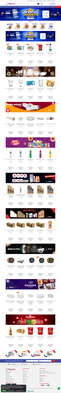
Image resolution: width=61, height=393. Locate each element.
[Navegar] (1, 14)
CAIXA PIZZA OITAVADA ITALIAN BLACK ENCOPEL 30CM (30, 266)
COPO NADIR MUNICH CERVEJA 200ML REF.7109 (50, 89)
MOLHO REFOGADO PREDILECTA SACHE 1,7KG (40, 337)
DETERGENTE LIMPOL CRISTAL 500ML (20, 160)
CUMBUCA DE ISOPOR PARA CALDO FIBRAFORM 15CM (20, 124)
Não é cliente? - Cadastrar (42, 0)
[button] (28, 21)
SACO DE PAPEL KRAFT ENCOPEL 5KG (50, 231)
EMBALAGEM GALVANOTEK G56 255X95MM (50, 301)
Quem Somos (8, 375)
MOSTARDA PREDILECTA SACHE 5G (20, 337)
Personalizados (25, 381)
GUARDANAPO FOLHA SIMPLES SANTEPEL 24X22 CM (31, 54)
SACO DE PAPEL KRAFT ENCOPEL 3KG (40, 231)
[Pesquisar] (38, 4)
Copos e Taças (25, 372)
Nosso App (7, 374)
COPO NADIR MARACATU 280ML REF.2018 (30, 89)
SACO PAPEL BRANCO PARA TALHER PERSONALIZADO (20, 195)
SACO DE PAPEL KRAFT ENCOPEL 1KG (20, 231)
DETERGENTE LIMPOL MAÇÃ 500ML (40, 160)
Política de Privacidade (9, 380)
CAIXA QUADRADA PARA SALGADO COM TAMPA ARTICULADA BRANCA (20, 266)
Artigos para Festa (25, 371)
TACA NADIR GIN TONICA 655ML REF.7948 (20, 89)
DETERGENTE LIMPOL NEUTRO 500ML (50, 160)
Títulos (25, 364)
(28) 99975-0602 (52, 4)
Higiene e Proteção (25, 376)
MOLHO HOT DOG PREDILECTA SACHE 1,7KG (50, 337)
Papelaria (24, 380)
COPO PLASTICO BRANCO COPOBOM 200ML (20, 53)
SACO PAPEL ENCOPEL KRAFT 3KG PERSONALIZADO (40, 195)
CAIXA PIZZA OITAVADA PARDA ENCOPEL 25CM (10, 266)
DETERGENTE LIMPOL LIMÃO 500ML (30, 160)
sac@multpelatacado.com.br (45, 371)
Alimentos (24, 370)
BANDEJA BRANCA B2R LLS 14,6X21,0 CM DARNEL (40, 124)
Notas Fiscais (38, 364)
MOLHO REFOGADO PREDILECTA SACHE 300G (40, 53)
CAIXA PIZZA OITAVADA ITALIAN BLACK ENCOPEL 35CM (40, 266)
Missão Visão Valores (9, 376)
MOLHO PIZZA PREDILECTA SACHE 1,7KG (30, 337)
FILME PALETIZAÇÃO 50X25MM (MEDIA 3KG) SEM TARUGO (11, 125)
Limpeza (24, 377)
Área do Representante (52, 0)
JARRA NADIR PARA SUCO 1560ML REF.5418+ (40, 89)
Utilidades (24, 382)
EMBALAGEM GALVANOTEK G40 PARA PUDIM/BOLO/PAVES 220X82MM (30, 302)
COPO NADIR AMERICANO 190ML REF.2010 (11, 89)
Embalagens (24, 375)
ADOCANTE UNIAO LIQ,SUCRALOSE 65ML (50, 53)
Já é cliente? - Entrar (32, 0)
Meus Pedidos (13, 364)
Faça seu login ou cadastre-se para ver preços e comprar (10, 62)
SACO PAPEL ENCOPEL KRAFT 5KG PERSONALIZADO (10, 195)
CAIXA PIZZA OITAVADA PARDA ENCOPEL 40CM (50, 266)
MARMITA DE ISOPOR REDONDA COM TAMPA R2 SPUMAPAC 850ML (30, 125)
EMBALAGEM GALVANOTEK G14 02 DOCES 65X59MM (11, 301)
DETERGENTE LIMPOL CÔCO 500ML (11, 160)
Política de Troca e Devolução (10, 379)
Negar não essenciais (11, 390)
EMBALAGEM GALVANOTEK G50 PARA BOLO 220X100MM (40, 302)
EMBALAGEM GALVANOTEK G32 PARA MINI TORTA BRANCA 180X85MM (21, 302)
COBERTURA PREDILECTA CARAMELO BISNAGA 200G (11, 337)
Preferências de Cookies (19, 390)
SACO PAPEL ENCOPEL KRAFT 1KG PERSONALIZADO (50, 195)
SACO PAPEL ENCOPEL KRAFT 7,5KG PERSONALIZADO (30, 195)
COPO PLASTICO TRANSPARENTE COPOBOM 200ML (11, 54)
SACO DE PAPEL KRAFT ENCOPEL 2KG (30, 231)
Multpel (42, 377)
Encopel (42, 381)
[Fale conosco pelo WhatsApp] (58, 388)
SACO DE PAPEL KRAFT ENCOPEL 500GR (10, 231)
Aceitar (4, 390)
